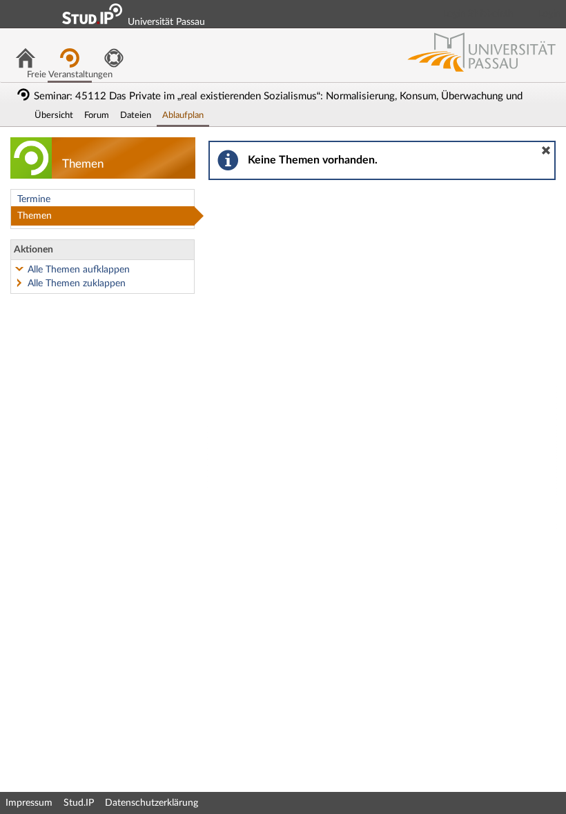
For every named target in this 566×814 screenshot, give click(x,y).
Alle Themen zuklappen (77, 283)
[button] (546, 150)
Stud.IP (79, 803)
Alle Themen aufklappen (79, 270)
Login (549, 14)
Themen (34, 216)
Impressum (29, 803)
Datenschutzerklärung (151, 803)
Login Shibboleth (478, 14)
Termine (33, 199)
